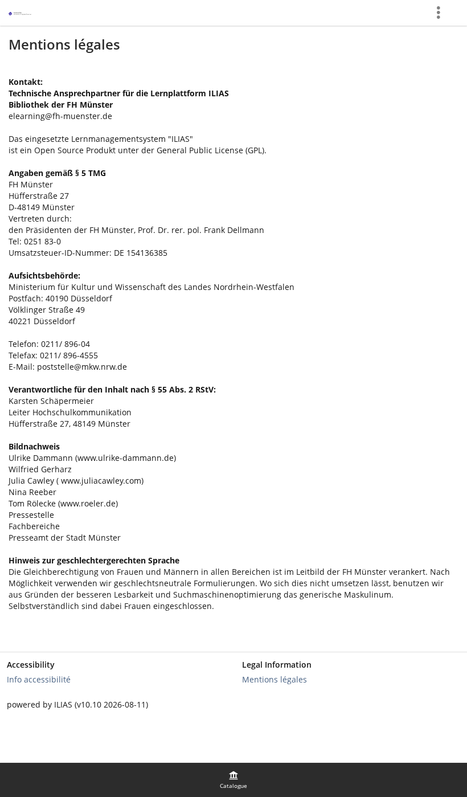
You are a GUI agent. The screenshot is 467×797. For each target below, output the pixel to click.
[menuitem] (233, 780)
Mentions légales (274, 679)
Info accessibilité (39, 679)
